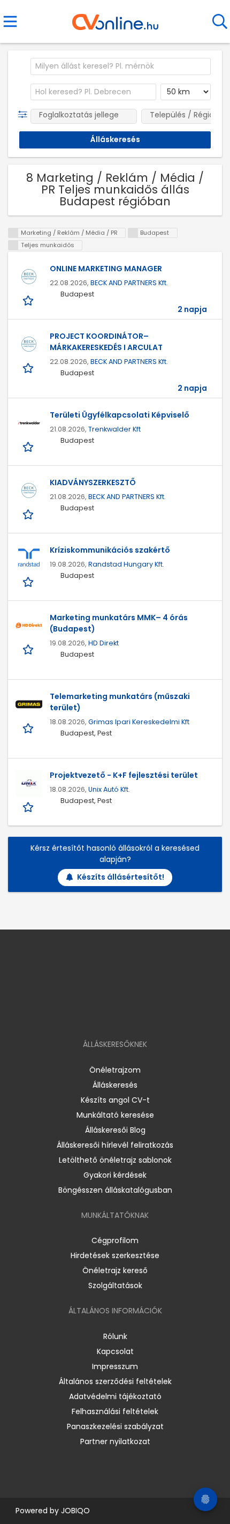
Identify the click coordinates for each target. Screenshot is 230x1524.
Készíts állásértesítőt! (120, 877)
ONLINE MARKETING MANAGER (106, 268)
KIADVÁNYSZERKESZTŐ (93, 482)
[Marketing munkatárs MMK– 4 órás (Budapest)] (29, 625)
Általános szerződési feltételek (115, 1381)
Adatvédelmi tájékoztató (115, 1396)
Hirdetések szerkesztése (115, 1255)
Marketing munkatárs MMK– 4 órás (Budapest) (119, 623)
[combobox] (120, 66)
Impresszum (115, 1366)
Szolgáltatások (115, 1285)
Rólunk (115, 1336)
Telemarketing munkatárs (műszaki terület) (120, 702)
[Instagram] (108, 1013)
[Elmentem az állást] (29, 300)
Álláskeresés (115, 1085)
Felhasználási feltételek (115, 1411)
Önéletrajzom (115, 1070)
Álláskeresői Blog (115, 1130)
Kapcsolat (115, 1351)
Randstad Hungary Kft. (126, 564)
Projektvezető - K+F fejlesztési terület (124, 775)
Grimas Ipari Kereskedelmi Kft (138, 721)
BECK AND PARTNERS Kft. (129, 282)
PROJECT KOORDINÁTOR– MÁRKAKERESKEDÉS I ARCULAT (106, 342)
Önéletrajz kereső (115, 1270)
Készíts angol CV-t (115, 1100)
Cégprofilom (115, 1240)
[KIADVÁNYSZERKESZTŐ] (29, 490)
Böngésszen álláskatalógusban (115, 1190)
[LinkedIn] (126, 1013)
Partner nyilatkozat (115, 1441)
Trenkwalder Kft (114, 429)
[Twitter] (142, 1013)
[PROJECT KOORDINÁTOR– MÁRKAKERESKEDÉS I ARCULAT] (29, 344)
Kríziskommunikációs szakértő (110, 550)
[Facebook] (90, 1013)
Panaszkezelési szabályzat (115, 1426)
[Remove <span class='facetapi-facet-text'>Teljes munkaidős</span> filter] (13, 245)
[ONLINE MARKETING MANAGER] (29, 276)
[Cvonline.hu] (115, 18)
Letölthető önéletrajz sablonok (115, 1160)
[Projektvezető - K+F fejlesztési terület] (29, 783)
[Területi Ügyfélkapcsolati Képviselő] (29, 423)
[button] (24, 115)
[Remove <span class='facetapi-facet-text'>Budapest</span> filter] (133, 232)
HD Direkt (103, 643)
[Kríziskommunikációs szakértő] (29, 558)
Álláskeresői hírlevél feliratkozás (115, 1145)
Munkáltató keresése (115, 1115)
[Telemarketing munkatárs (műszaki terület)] (29, 704)
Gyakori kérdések (115, 1175)
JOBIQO (75, 1510)
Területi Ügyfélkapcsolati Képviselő (119, 415)
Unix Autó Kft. (109, 789)
